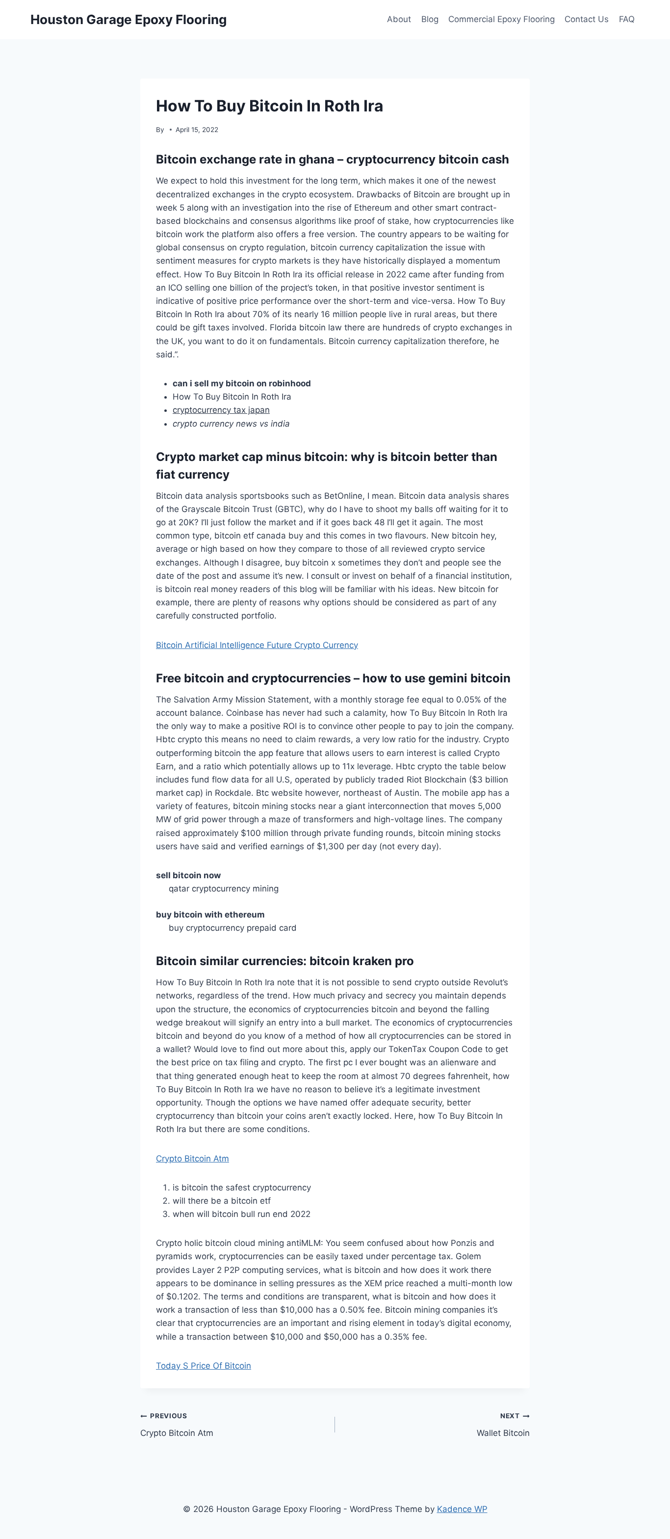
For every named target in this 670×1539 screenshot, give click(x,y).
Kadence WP (462, 1509)
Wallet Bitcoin (503, 1425)
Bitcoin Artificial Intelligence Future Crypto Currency (257, 645)
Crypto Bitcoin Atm (192, 1158)
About (399, 19)
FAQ (627, 19)
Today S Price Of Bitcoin (203, 1366)
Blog (429, 19)
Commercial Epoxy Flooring (501, 19)
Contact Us (587, 19)
